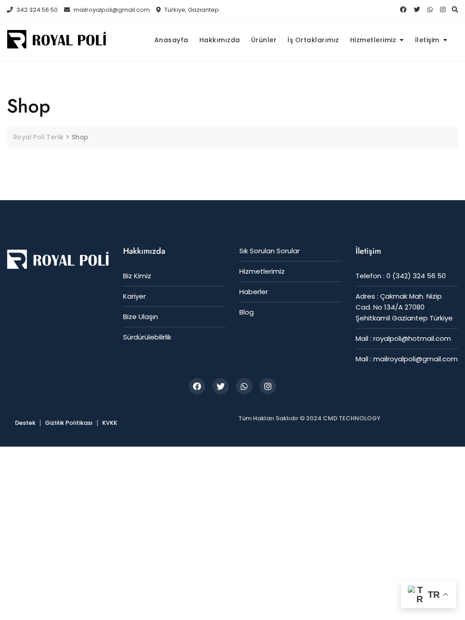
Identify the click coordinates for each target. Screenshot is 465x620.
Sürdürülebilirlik (147, 337)
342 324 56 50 (36, 9)
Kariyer (134, 296)
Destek (25, 422)
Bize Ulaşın (140, 316)
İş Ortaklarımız (313, 39)
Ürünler (264, 39)
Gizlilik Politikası (69, 422)
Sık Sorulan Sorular (269, 251)
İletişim (427, 39)
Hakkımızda (219, 39)
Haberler (253, 291)
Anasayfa (171, 39)
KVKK (109, 422)
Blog (246, 312)
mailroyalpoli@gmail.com (111, 9)
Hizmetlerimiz (373, 39)
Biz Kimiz (137, 275)
